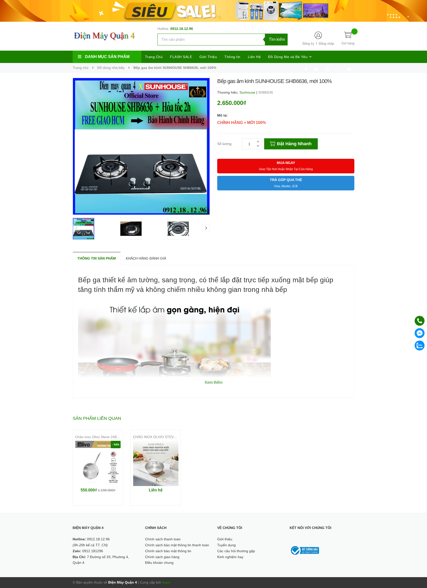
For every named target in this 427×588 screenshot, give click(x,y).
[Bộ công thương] (304, 550)
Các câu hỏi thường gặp (236, 551)
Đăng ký (308, 43)
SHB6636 (265, 92)
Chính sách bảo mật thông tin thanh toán (177, 545)
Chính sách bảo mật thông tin (168, 551)
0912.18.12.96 (181, 29)
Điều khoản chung (159, 563)
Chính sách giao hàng (162, 557)
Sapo (166, 582)
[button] (206, 228)
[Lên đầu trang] (417, 562)
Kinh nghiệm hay (230, 557)
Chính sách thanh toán (163, 539)
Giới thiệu (224, 539)
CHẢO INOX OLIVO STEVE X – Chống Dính (167, 437)
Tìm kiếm (277, 39)
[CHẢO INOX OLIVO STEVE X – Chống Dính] (155, 463)
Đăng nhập (326, 43)
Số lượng (224, 144)
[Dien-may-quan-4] (213, 11)
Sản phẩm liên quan (97, 418)
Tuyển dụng (226, 545)
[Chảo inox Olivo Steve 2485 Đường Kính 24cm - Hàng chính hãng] (98, 463)
